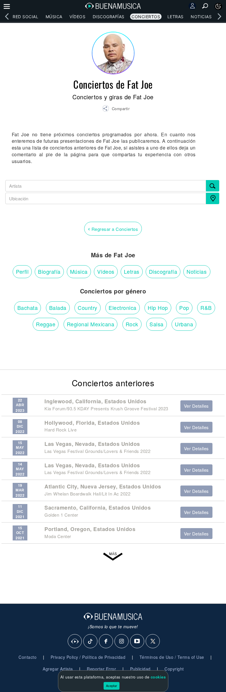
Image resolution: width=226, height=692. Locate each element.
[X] (153, 641)
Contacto (27, 657)
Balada (58, 307)
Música (54, 16)
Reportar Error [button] (101, 669)
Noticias (201, 16)
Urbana (184, 324)
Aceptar (111, 685)
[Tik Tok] (91, 641)
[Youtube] (137, 641)
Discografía (163, 271)
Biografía (49, 271)
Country (87, 307)
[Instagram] (122, 641)
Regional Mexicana (90, 324)
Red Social (25, 16)
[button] (115, 109)
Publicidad (140, 669)
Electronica (123, 307)
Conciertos (146, 16)
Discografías (108, 16)
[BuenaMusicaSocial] (75, 641)
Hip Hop (158, 307)
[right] (219, 16)
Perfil (22, 271)
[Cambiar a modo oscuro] (218, 6)
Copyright (174, 669)
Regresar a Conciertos (113, 228)
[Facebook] (106, 641)
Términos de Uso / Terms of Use (171, 657)
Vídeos (77, 16)
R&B (206, 307)
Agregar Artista (58, 669)
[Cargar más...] (113, 557)
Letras (175, 16)
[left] (6, 16)
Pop (184, 307)
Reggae (45, 324)
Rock (132, 324)
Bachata (27, 307)
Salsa (156, 324)
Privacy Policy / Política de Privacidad (88, 657)
